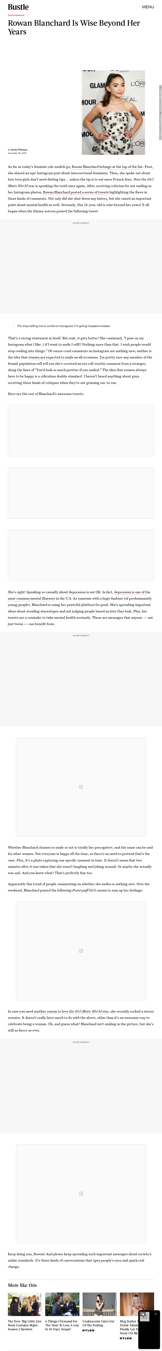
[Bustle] (18, 7)
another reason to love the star (71, 1011)
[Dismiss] (156, 1314)
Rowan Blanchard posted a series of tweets (76, 192)
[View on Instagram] (81, 787)
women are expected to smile (50, 357)
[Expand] (142, 1314)
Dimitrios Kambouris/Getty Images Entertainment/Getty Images (160, 112)
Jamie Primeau (18, 149)
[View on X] (81, 430)
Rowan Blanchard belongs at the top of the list (107, 166)
